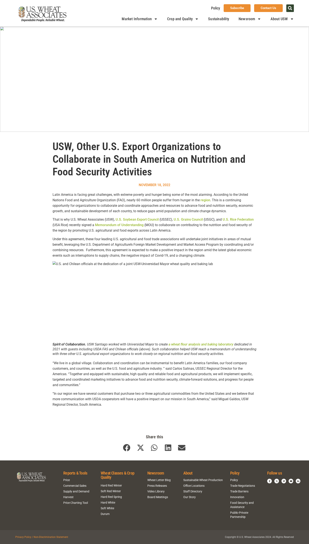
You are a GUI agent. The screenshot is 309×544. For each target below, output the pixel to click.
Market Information (137, 19)
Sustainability (218, 19)
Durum (105, 514)
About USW (279, 19)
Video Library (156, 491)
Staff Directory (192, 491)
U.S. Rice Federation (238, 219)
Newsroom (247, 19)
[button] (290, 8)
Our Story (189, 497)
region (205, 200)
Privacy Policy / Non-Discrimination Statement (41, 537)
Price (66, 480)
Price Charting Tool (75, 502)
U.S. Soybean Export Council (137, 219)
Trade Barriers (239, 491)
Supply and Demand (76, 491)
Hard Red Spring (111, 497)
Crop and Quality (180, 19)
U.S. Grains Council (188, 219)
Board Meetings (157, 497)
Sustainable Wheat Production (203, 480)
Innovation (237, 497)
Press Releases (157, 485)
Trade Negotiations (242, 485)
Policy (215, 8)
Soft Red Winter (111, 491)
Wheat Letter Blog (159, 480)
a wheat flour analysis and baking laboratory (201, 344)
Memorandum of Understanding (119, 225)
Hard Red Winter (111, 485)
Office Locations (194, 485)
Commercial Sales (74, 485)
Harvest (68, 497)
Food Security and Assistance (242, 505)
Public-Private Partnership (239, 515)
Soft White (107, 508)
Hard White (108, 502)
